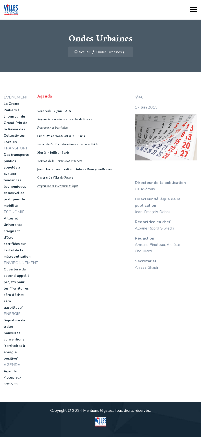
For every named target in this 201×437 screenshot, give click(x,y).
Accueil (84, 52)
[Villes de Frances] (11, 9)
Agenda (10, 371)
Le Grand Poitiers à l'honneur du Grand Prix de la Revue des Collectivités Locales (15, 122)
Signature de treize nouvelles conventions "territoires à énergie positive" (14, 339)
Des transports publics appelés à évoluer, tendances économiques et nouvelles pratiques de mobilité (16, 180)
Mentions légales (98, 410)
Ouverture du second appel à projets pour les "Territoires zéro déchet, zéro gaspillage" (16, 288)
